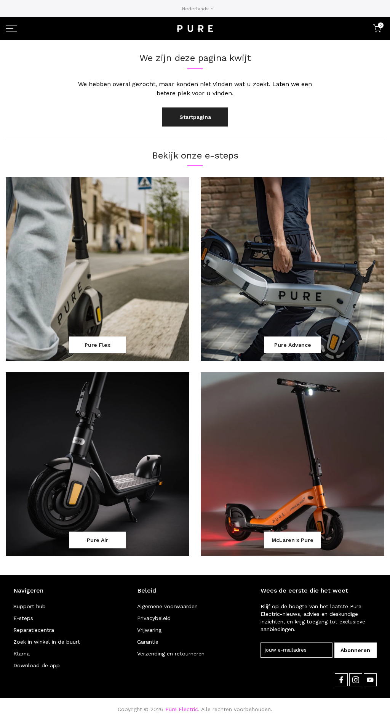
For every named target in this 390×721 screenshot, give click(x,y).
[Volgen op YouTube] (370, 679)
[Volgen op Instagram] (355, 679)
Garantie (147, 642)
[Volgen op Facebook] (341, 679)
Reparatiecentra (33, 630)
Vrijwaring (149, 630)
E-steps (23, 618)
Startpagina (195, 117)
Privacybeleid (154, 618)
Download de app (36, 665)
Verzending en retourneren (171, 654)
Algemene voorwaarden (167, 606)
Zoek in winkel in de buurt (46, 642)
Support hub (29, 606)
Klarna (21, 654)
